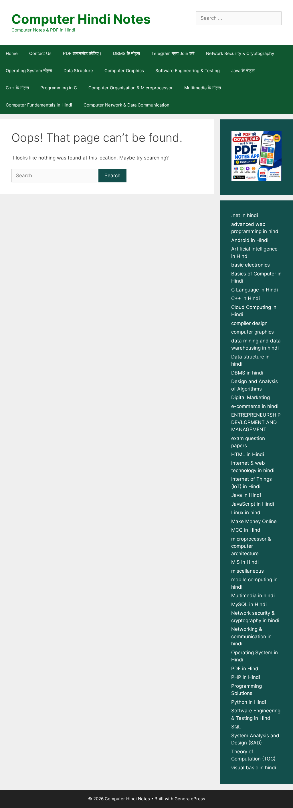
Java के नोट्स (243, 70)
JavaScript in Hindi (252, 504)
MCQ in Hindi (246, 530)
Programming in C (58, 87)
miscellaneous (247, 571)
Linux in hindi (246, 512)
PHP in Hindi (245, 677)
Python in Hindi (248, 702)
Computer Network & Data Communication (126, 105)
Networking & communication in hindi (251, 636)
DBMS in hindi (247, 373)
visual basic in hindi (253, 767)
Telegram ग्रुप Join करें (173, 53)
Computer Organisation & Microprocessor (130, 87)
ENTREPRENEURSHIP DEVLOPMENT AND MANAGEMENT (256, 422)
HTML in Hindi (247, 454)
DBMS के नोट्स (126, 53)
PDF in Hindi (245, 668)
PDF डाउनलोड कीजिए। (82, 53)
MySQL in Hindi (249, 604)
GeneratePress (190, 798)
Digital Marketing (250, 397)
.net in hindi (244, 215)
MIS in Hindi (245, 562)
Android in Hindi (249, 240)
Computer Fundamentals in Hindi (39, 105)
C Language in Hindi (254, 290)
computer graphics (252, 332)
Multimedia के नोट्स (202, 87)
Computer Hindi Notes (81, 19)
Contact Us (40, 53)
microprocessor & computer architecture (251, 546)
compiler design (249, 323)
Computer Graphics (124, 70)
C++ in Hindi (245, 298)
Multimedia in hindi (253, 595)
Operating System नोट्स (29, 70)
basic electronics (250, 265)
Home (12, 53)
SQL (236, 727)
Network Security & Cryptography (240, 53)
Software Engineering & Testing (187, 70)
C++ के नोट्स (17, 87)
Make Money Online (254, 521)
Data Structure (78, 70)
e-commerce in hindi (254, 406)
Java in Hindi (246, 495)
